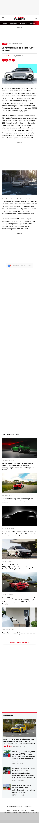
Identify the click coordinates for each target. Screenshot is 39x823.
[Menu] (3, 18)
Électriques (16, 810)
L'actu (5, 23)
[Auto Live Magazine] (19, 18)
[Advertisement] (19, 7)
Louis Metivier (7, 56)
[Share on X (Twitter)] (6, 60)
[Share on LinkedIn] (10, 60)
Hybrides (23, 810)
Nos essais (23, 23)
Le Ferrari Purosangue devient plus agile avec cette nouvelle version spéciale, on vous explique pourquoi (19, 501)
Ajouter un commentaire (19, 642)
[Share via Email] (13, 60)
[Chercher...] (36, 18)
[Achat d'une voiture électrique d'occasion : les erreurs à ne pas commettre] (19, 617)
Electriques (13, 23)
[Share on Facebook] (3, 60)
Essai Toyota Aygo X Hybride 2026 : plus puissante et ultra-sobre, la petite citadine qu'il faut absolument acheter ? (19, 741)
